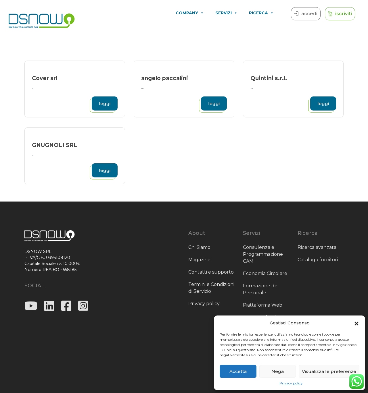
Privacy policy (291, 383)
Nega (277, 371)
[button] (356, 323)
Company (187, 13)
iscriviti (343, 13)
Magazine (199, 259)
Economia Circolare (265, 273)
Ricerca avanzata (317, 247)
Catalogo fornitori (318, 259)
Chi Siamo (199, 247)
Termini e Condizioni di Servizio (211, 288)
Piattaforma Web (262, 305)
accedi (309, 13)
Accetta (238, 371)
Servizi (223, 13)
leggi (104, 103)
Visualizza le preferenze (329, 371)
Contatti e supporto (211, 272)
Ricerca (258, 13)
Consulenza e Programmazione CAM (263, 254)
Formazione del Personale (261, 289)
